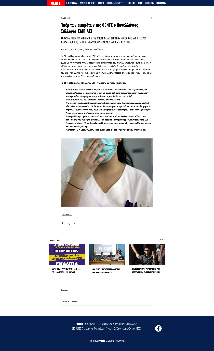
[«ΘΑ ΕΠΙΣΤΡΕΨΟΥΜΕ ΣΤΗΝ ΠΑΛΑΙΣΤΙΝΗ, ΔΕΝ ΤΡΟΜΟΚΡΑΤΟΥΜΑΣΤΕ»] (107, 254)
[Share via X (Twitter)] (68, 223)
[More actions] (151, 18)
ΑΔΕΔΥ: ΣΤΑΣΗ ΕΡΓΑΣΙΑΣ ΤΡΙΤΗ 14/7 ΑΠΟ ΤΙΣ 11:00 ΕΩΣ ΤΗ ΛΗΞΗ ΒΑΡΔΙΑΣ (66, 271)
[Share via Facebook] (62, 223)
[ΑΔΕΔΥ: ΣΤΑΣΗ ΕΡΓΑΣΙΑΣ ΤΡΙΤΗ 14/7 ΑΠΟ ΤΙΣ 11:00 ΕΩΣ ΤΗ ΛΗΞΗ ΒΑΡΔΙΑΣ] (67, 254)
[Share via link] (74, 223)
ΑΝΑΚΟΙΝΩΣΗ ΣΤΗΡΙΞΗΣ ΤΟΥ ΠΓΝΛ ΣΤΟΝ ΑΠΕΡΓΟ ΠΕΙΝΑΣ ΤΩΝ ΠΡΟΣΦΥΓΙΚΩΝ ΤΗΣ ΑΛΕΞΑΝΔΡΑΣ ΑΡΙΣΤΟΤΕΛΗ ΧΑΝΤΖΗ (146, 271)
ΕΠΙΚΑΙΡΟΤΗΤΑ (67, 215)
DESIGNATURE (119, 340)
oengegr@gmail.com (95, 328)
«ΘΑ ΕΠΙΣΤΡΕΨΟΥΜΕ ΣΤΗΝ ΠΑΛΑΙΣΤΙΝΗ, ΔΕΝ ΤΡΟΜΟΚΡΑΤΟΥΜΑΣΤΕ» (106, 271)
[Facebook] (158, 328)
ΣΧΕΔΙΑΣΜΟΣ (110, 340)
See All (162, 240)
